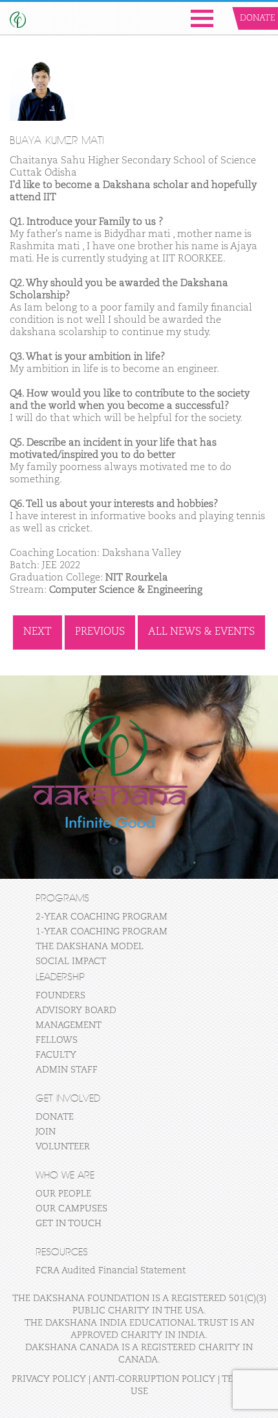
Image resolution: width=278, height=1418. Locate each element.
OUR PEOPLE (63, 1193)
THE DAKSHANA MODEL (90, 946)
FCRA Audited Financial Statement (111, 1270)
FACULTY (56, 1055)
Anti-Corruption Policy (153, 1379)
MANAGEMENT (69, 1025)
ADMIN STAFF (67, 1069)
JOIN (46, 1131)
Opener (202, 18)
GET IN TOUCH (69, 1223)
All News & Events (201, 632)
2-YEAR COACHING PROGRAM (101, 916)
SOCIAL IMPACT (71, 961)
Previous (100, 632)
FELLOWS (57, 1040)
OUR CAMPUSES (71, 1208)
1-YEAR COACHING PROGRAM (101, 931)
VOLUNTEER (63, 1146)
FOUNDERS (60, 995)
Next (37, 632)
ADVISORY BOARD (76, 1010)
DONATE (55, 1117)
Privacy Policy (49, 1379)
